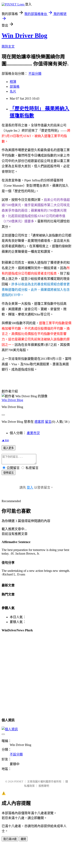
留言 (48, 421)
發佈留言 (8, 472)
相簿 (13, 81)
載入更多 (8, 448)
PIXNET (18, 781)
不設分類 (34, 73)
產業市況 (33, 433)
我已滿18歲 (10, 839)
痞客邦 (39, 421)
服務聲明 (44, 785)
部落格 (14, 86)
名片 (13, 91)
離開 (23, 839)
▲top (5, 440)
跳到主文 (8, 46)
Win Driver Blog (24, 35)
